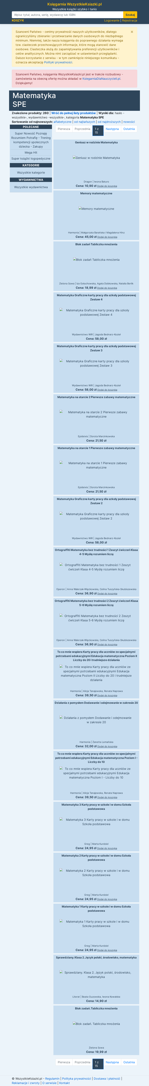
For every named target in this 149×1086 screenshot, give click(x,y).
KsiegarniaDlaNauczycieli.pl (101, 78)
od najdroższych (109, 122)
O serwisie (49, 1083)
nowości (129, 122)
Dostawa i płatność (107, 1078)
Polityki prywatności (58, 62)
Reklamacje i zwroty (26, 1083)
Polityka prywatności (76, 1078)
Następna (112, 129)
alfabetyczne (62, 122)
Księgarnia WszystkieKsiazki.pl (74, 4)
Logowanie (111, 20)
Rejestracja (129, 20)
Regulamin (52, 1078)
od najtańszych (84, 122)
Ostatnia (129, 129)
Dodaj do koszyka (107, 186)
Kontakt (64, 1083)
